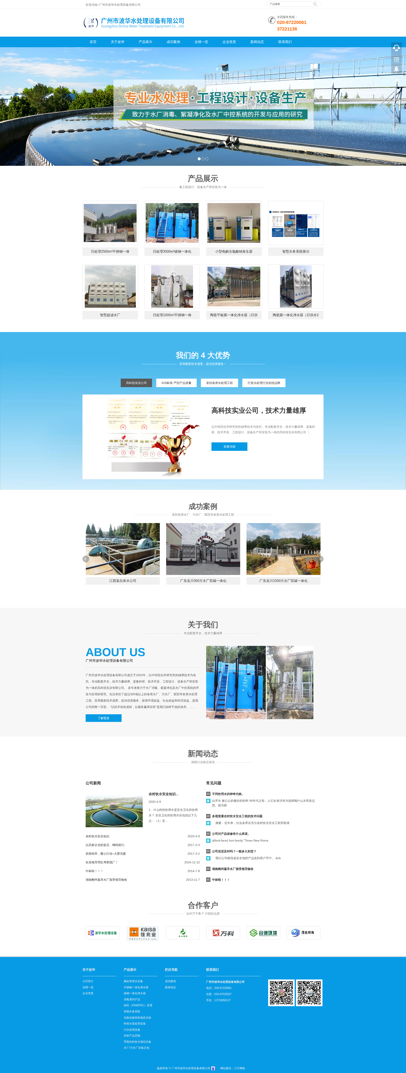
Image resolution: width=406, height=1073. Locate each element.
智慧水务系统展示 (295, 251)
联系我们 (285, 42)
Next (320, 559)
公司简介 (87, 981)
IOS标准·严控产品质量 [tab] (176, 383)
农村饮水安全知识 (97, 836)
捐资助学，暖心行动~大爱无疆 (106, 853)
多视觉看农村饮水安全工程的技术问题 (237, 816)
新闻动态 (257, 42)
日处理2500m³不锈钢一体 (110, 251)
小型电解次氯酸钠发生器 (233, 251)
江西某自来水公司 (122, 581)
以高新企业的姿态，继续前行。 (106, 845)
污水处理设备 (132, 1029)
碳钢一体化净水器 (135, 993)
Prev (85, 559)
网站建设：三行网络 (232, 1068)
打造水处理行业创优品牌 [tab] (264, 383)
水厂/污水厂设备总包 (136, 1047)
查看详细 (229, 446)
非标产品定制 (132, 1035)
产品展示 (145, 42)
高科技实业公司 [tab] (136, 383)
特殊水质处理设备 (135, 1023)
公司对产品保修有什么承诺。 (231, 833)
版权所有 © (164, 1068)
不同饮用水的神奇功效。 (228, 794)
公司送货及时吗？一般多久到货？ (234, 851)
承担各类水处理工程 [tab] (219, 383)
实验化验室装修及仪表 (137, 1017)
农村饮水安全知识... (163, 794)
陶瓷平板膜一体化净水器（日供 (234, 315)
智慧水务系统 (132, 1011)
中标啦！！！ (94, 871)
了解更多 (104, 718)
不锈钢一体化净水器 (136, 987)
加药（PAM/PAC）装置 (138, 1005)
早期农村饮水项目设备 (137, 1041)
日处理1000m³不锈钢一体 (172, 315)
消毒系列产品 (132, 999)
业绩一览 (201, 42)
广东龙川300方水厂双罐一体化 (203, 581)
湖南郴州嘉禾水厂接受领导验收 (106, 879)
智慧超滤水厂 (110, 315)
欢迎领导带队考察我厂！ (102, 862)
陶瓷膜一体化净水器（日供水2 (296, 315)
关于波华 (117, 42)
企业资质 (229, 42)
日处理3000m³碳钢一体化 (172, 251)
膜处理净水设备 (133, 981)
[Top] (396, 70)
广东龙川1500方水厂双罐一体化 (283, 581)
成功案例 (173, 42)
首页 (93, 42)
